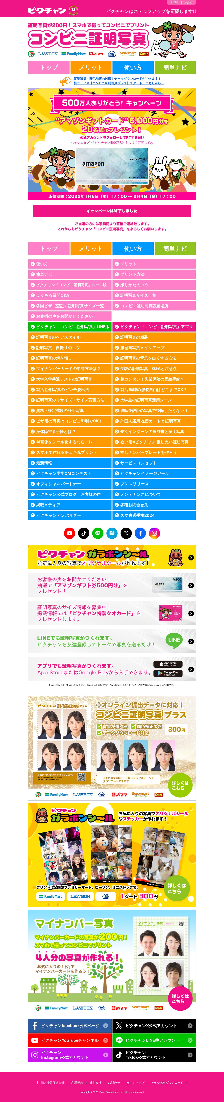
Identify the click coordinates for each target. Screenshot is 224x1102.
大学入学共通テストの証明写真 (64, 379)
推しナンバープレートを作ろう (148, 452)
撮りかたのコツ (134, 284)
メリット (91, 67)
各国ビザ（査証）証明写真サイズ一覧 (70, 305)
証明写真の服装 (134, 337)
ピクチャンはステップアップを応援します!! (151, 11)
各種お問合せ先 (134, 504)
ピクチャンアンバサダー (58, 515)
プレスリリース (134, 483)
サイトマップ (135, 1082)
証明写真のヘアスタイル (58, 337)
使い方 (133, 67)
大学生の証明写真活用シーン (146, 400)
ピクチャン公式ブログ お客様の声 (68, 494)
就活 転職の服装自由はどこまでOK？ (153, 389)
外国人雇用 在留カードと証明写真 (150, 421)
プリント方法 (132, 274)
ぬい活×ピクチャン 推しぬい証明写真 (154, 441)
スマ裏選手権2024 (137, 515)
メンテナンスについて (140, 494)
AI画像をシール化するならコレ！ (66, 441)
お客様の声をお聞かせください (64, 316)
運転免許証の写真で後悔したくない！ (154, 410)
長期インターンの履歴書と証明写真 (152, 431)
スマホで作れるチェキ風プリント (66, 452)
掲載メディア (48, 504)
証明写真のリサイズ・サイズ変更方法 (70, 400)
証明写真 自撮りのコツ (58, 347)
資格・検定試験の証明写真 (60, 410)
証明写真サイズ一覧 (138, 295)
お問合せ (114, 1082)
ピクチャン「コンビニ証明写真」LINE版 (73, 326)
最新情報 (44, 463)
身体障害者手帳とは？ (56, 431)
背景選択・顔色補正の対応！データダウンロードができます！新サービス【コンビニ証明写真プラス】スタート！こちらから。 (119, 81)
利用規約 (77, 1082)
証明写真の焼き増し (54, 358)
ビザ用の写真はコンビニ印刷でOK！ (69, 421)
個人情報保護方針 (52, 1082)
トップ (49, 67)
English (188, 2)
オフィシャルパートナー (58, 483)
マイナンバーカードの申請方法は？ (68, 368)
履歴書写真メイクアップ (142, 347)
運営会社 (96, 1082)
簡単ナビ (175, 67)
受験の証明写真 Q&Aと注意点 (148, 368)
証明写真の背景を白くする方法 (148, 358)
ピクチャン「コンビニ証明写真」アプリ (156, 326)
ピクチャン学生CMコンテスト (64, 473)
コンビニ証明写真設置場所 (144, 305)
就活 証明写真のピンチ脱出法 (62, 389)
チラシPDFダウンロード (167, 1082)
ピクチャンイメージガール (144, 473)
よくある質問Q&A (52, 295)
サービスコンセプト (138, 463)
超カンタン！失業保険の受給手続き (152, 379)
